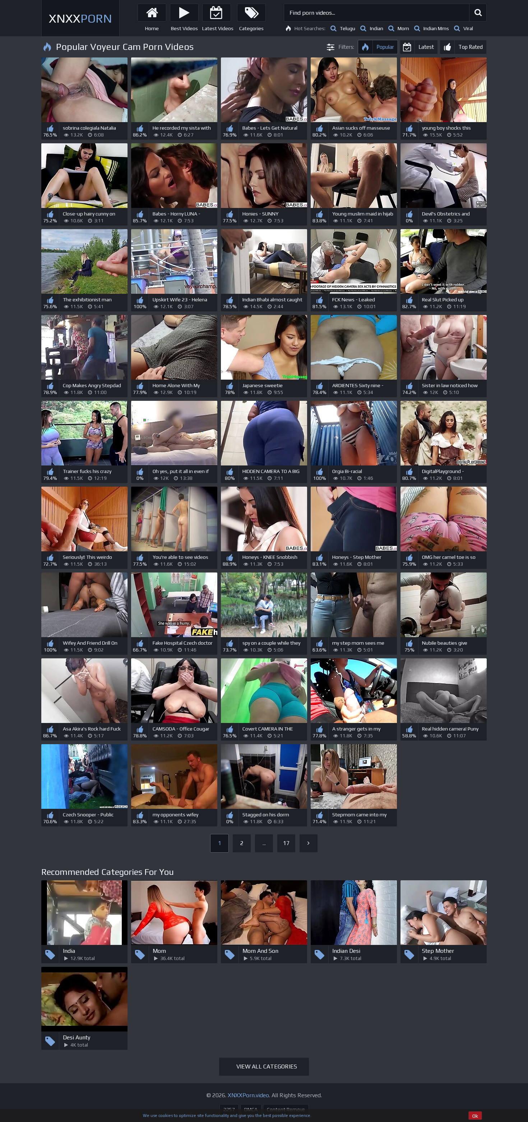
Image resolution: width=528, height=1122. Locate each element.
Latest (426, 47)
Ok (475, 1116)
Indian (376, 28)
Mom (403, 28)
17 (286, 843)
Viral (468, 28)
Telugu (347, 28)
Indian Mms (436, 28)
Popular (385, 47)
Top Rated (470, 47)
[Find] (477, 12)
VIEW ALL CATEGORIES (266, 1066)
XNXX (80, 18)
